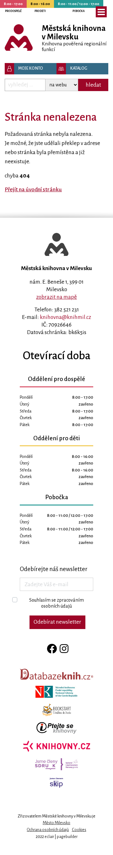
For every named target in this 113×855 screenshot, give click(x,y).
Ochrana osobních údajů (48, 829)
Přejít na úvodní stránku (33, 190)
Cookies (79, 829)
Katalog (78, 68)
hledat (93, 85)
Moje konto (30, 68)
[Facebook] (50, 649)
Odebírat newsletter (57, 622)
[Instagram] (63, 649)
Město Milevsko (56, 822)
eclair (49, 836)
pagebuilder (67, 836)
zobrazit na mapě (56, 297)
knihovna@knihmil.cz (65, 317)
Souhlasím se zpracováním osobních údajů (56, 603)
